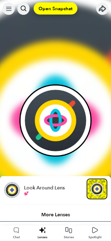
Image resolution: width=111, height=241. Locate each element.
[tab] (55, 215)
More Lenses (55, 214)
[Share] (102, 8)
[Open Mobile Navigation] (8, 8)
